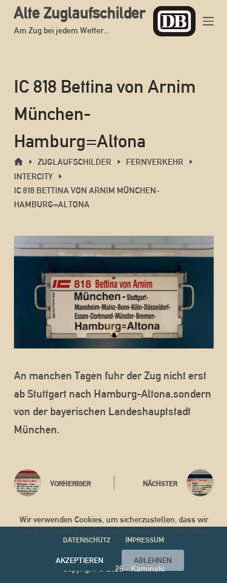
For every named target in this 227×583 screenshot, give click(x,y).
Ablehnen (153, 560)
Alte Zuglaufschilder (79, 13)
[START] (18, 162)
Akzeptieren (80, 560)
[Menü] (208, 21)
